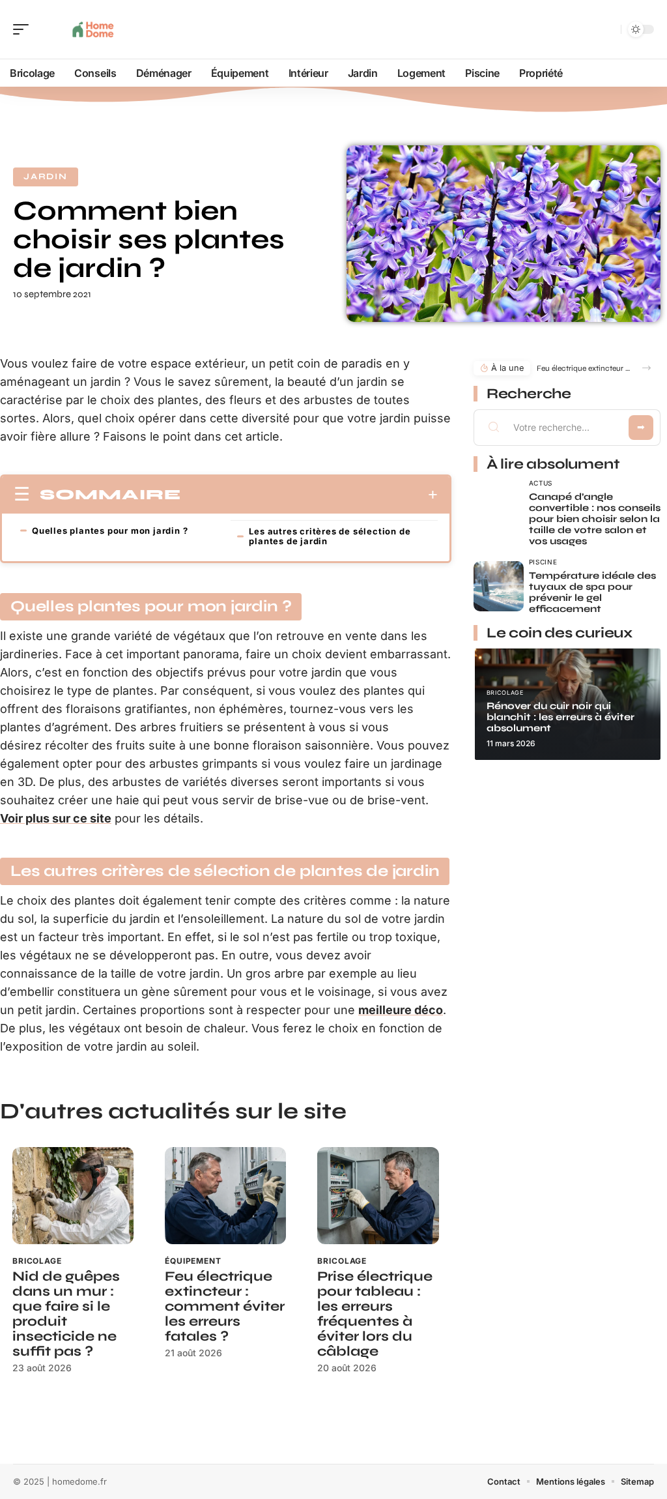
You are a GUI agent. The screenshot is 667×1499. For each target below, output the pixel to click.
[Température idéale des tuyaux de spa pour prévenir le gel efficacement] (499, 586)
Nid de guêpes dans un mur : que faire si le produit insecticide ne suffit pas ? (66, 1314)
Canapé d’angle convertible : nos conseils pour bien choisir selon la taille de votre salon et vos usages (594, 519)
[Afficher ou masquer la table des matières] (309, 494)
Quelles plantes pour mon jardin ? (110, 530)
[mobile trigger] (24, 29)
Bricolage (37, 1261)
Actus (541, 483)
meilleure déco (400, 1010)
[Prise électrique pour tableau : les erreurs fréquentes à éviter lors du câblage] (377, 1195)
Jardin (45, 176)
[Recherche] (608, 30)
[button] (646, 368)
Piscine (543, 562)
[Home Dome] (93, 29)
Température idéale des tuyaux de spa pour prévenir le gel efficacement (592, 592)
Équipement (193, 1261)
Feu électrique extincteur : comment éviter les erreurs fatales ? (225, 1306)
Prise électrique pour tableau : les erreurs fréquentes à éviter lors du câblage (375, 1314)
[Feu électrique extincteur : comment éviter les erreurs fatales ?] (225, 1195)
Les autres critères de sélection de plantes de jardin (329, 536)
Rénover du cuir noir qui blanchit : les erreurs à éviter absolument (560, 717)
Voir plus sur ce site (55, 818)
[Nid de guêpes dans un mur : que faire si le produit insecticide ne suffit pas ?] (73, 1195)
